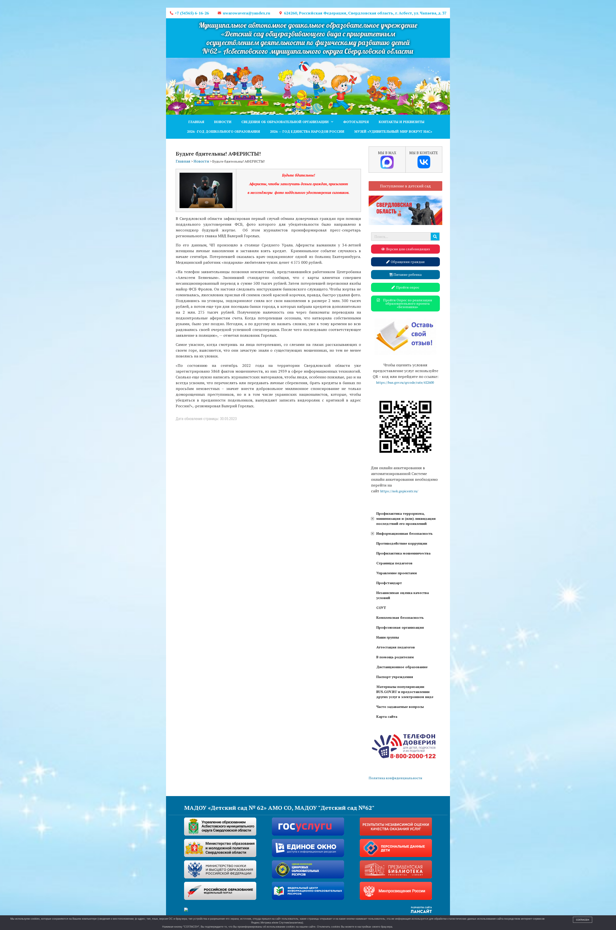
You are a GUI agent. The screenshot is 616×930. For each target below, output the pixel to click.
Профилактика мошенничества (403, 553)
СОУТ (381, 607)
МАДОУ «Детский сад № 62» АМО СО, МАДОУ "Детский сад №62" (279, 807)
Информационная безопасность (404, 533)
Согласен (582, 919)
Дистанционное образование (402, 667)
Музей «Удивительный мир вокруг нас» (393, 131)
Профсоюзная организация (400, 627)
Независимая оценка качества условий (402, 595)
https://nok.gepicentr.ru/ (399, 491)
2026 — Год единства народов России (307, 131)
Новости (222, 121)
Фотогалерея (356, 121)
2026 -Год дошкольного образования (223, 131)
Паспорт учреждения (394, 676)
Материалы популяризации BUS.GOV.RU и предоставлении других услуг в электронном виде (404, 691)
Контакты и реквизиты (401, 121)
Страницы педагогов (394, 563)
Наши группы (387, 637)
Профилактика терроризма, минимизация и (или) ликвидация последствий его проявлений (406, 518)
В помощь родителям (395, 657)
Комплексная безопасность (400, 617)
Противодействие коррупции (401, 543)
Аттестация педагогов (395, 647)
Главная (196, 121)
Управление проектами (396, 573)
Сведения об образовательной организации (285, 121)
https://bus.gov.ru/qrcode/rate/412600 (405, 382)
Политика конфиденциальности (395, 778)
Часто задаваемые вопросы (400, 706)
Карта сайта (386, 716)
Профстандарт (389, 582)
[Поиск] (435, 236)
